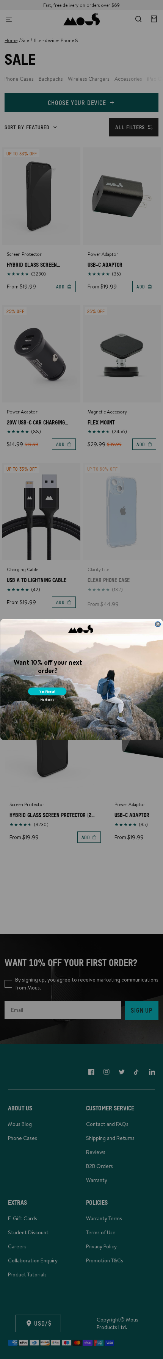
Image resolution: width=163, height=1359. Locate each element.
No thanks (46, 700)
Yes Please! (47, 691)
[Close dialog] (157, 624)
